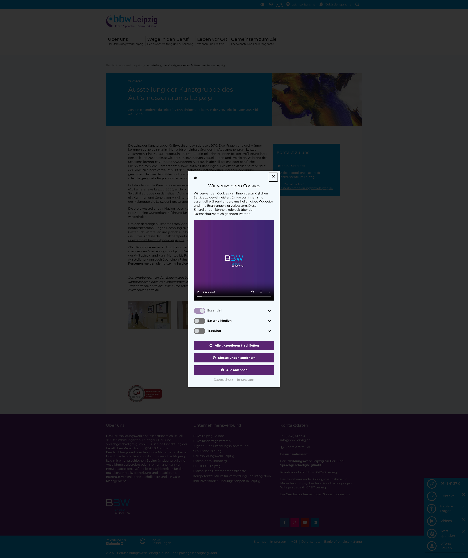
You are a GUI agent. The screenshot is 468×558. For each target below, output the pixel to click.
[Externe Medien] (272, 320)
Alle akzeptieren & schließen (237, 345)
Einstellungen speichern (237, 358)
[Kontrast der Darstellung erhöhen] (195, 177)
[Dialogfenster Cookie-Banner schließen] (273, 177)
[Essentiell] (272, 310)
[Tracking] (272, 331)
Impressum (245, 379)
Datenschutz (224, 379)
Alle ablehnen (237, 370)
